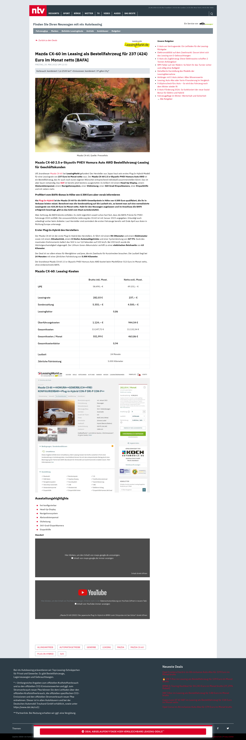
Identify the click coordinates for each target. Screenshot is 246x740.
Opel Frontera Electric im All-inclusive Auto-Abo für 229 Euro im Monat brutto (196, 673)
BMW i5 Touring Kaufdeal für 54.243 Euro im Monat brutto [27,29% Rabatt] (197, 687)
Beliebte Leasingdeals (72, 31)
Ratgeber (116, 31)
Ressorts (54, 13)
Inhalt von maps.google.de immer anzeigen (94, 558)
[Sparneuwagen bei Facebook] (217, 728)
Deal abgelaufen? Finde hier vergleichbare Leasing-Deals (124, 731)
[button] (38, 10)
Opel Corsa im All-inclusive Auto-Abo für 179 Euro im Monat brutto (197, 706)
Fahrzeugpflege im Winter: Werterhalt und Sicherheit (181, 95)
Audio (117, 13)
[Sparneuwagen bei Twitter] (227, 728)
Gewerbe (91, 647)
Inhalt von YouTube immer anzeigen (93, 604)
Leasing (107, 647)
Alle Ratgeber (166, 99)
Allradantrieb (45, 647)
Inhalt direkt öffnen (139, 573)
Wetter (89, 13)
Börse (77, 13)
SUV (62, 653)
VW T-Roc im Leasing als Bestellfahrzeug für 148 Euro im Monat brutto (195, 694)
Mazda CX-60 (56, 173)
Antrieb (90, 31)
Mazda (120, 647)
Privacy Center (228, 737)
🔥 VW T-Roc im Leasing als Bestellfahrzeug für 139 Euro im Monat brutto (197, 680)
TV (98, 13)
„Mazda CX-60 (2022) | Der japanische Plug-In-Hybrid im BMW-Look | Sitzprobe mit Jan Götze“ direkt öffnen (103, 615)
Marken (54, 31)
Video (107, 13)
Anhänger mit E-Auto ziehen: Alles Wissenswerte (180, 77)
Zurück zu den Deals (47, 40)
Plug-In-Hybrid (46, 200)
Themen (16, 728)
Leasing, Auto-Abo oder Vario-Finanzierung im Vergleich (183, 80)
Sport (66, 13)
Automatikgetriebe (70, 647)
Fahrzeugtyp (42, 31)
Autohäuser (102, 31)
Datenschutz (217, 737)
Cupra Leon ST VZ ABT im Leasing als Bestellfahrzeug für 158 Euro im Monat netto (197, 701)
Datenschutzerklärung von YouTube (123, 601)
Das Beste (129, 13)
